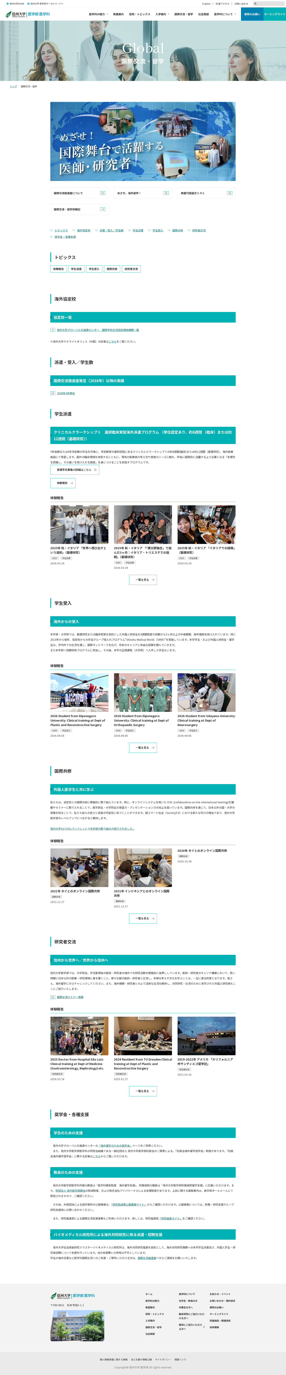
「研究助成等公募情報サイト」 (129, 1204)
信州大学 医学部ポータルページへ (46, 3)
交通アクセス (222, 3)
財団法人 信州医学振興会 (70, 1191)
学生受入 (158, 230)
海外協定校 (83, 230)
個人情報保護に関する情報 (114, 1359)
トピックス (61, 230)
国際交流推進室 (147, 1258)
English (206, 3)
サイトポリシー (163, 1359)
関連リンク (180, 1359)
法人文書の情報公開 (141, 1359)
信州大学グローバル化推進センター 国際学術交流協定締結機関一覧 (98, 330)
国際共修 (177, 230)
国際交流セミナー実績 (70, 997)
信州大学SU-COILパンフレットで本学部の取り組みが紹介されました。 (92, 829)
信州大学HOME (17, 3)
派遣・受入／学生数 (111, 230)
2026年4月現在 (66, 393)
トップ (13, 86)
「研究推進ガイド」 (170, 1218)
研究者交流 (199, 230)
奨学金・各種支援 (65, 237)
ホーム (148, 1294)
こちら (113, 341)
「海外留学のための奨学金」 (115, 1146)
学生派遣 (138, 230)
